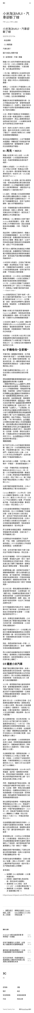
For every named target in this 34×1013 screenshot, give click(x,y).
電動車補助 (7, 441)
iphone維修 (19, 384)
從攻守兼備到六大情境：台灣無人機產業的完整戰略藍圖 (14, 943)
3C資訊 (15, 22)
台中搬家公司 (15, 410)
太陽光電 (13, 393)
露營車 (24, 427)
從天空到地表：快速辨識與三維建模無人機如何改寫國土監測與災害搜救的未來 (14, 960)
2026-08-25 (29, 936)
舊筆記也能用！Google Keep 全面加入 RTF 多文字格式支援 (22, 912)
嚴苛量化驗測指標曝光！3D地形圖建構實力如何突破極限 (14, 951)
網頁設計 (21, 400)
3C (4, 3)
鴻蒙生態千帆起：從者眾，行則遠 (8, 912)
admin (8, 22)
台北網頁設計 (18, 436)
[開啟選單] (30, 3)
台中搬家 (26, 419)
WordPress (25, 1009)
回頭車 (18, 403)
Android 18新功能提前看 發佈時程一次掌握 (13, 936)
